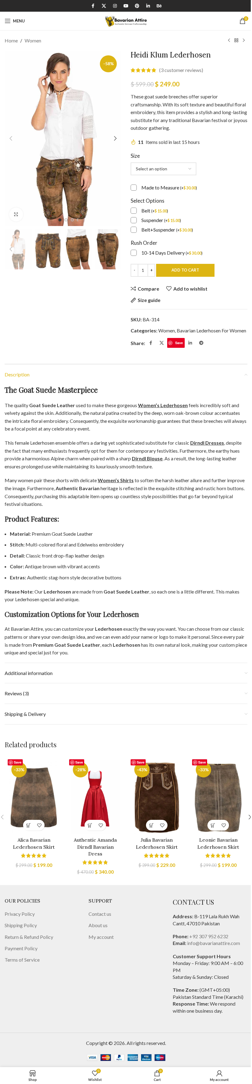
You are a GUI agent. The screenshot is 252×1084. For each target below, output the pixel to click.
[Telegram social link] (201, 342)
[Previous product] (229, 40)
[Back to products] (236, 40)
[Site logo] (126, 20)
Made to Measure (169, 187)
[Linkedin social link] (148, 5)
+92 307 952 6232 (208, 936)
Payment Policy (21, 948)
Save (179, 342)
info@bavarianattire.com (213, 943)
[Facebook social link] (92, 5)
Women (33, 40)
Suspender (161, 220)
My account (101, 937)
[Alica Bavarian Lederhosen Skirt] (33, 797)
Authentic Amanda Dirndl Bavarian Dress (95, 847)
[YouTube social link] (126, 5)
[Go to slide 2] (66, 219)
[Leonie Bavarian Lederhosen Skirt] (218, 797)
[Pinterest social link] (137, 5)
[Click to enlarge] (16, 214)
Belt (154, 210)
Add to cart (185, 270)
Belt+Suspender (167, 229)
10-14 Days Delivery (172, 253)
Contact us (100, 914)
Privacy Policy (20, 914)
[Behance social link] (159, 5)
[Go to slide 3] (72, 219)
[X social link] (103, 5)
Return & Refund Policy (29, 937)
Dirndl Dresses (207, 443)
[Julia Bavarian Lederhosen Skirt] (156, 797)
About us (98, 925)
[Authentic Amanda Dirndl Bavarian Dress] (95, 797)
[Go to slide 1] (59, 219)
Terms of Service (22, 960)
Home (11, 40)
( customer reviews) (181, 70)
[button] (11, 138)
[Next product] (243, 40)
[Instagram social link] (114, 5)
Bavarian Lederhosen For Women (211, 330)
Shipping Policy (21, 925)
